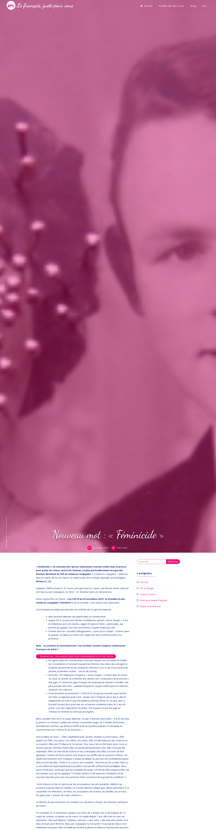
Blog (193, 5)
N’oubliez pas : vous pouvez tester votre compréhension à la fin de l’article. (77, 656)
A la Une (144, 582)
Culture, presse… (148, 594)
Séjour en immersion (150, 606)
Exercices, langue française (153, 600)
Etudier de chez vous (171, 5)
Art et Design (147, 588)
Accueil (148, 5)
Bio (204, 5)
